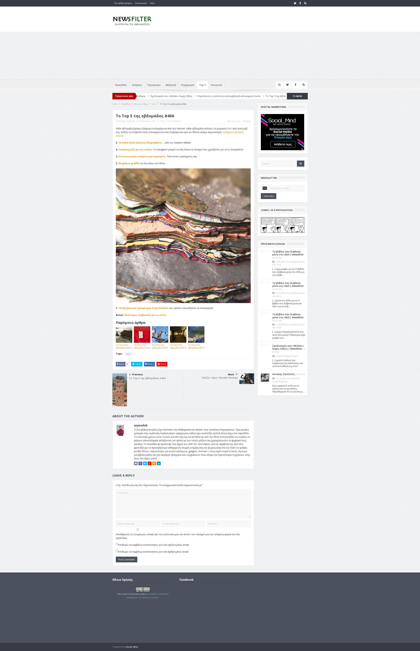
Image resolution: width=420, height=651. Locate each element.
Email (248, 121)
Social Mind (132, 646)
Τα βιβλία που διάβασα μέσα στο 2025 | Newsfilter (288, 284)
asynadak (130, 121)
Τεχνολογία (153, 84)
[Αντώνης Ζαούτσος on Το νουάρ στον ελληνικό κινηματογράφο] (265, 377)
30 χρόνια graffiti (128, 163)
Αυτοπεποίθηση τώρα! (287, 356)
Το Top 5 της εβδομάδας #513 (196, 346)
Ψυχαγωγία (187, 84)
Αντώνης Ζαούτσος (283, 374)
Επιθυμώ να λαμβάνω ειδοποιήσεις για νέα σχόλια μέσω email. (153, 544)
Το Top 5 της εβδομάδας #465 (147, 378)
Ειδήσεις (137, 84)
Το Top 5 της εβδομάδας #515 (160, 346)
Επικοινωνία (141, 3)
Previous (137, 374)
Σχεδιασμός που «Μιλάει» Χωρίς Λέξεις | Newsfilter (288, 347)
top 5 (128, 354)
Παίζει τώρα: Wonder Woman (220, 377)
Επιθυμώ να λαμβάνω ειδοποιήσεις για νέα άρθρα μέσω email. (153, 551)
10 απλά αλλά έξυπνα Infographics (139, 142)
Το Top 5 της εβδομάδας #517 (246, 96)
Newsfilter (121, 84)
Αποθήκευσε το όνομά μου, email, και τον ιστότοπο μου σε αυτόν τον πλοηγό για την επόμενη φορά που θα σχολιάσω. (178, 536)
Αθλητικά (171, 84)
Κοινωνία (216, 84)
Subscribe (268, 196)
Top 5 (202, 84)
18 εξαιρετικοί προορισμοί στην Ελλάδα (143, 308)
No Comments (174, 121)
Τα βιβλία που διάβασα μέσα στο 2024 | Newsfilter (288, 253)
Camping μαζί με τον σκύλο (135, 149)
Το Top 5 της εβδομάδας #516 (142, 346)
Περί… (153, 3)
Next (231, 374)
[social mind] (282, 131)
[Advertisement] (210, 56)
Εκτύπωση (235, 121)
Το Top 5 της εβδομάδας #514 (178, 346)
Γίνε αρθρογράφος (123, 3)
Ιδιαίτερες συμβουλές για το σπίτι (145, 314)
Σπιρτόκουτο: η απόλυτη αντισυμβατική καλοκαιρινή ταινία (192, 96)
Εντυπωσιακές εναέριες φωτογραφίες (142, 156)
